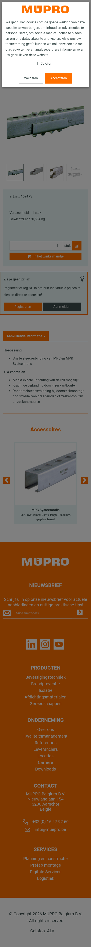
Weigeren (31, 78)
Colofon (46, 63)
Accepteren (58, 78)
